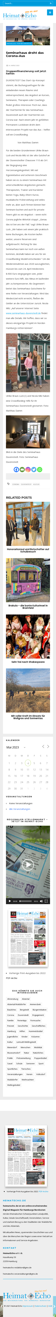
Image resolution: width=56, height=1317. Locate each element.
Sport (41, 1063)
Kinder (25, 1036)
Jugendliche (12, 1036)
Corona (15, 484)
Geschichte (23, 1025)
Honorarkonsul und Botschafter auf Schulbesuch (28, 550)
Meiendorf (12, 1047)
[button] (28, 865)
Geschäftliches (38, 1025)
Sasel (9, 1063)
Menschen (25, 1047)
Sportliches (12, 1069)
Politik (10, 1058)
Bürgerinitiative (39, 1009)
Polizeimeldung (23, 1058)
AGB (50, 1306)
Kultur (36, 484)
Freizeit (10, 1025)
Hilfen (22, 1031)
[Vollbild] (46, 901)
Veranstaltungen (15, 1074)
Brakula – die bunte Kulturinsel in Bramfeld (28, 607)
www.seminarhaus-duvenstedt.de (23, 313)
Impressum (28, 1306)
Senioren (30, 1063)
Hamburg (11, 1031)
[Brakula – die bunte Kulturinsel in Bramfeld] (28, 580)
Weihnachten (28, 1079)
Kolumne (36, 1036)
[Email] (22, 469)
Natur (26, 1052)
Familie (10, 1020)
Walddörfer (12, 1079)
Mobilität (38, 1047)
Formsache (35, 1020)
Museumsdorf (13, 1052)
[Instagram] (28, 469)
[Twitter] (33, 469)
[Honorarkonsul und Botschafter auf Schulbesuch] (28, 524)
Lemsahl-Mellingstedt (26, 1042)
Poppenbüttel (40, 1058)
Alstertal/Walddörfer (16, 1004)
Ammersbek (35, 1004)
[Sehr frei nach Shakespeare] (28, 636)
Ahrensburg (12, 999)
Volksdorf (40, 1074)
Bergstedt (24, 1009)
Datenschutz (40, 1306)
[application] (28, 865)
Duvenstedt (26, 484)
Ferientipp (22, 1020)
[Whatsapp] (39, 469)
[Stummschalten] (41, 901)
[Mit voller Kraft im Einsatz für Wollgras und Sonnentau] (28, 690)
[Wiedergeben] (9, 901)
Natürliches (38, 1052)
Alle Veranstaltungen (19, 808)
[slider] (26, 901)
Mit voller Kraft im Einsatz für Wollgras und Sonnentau (28, 717)
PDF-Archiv (11, 978)
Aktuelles (11, 44)
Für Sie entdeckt (24, 44)
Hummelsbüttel (36, 1031)
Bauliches (11, 1009)
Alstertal (25, 999)
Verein (29, 1074)
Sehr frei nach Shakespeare (28, 662)
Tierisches (26, 1069)
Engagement (38, 1015)
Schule (19, 1063)
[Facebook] (16, 469)
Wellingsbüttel (13, 1085)
